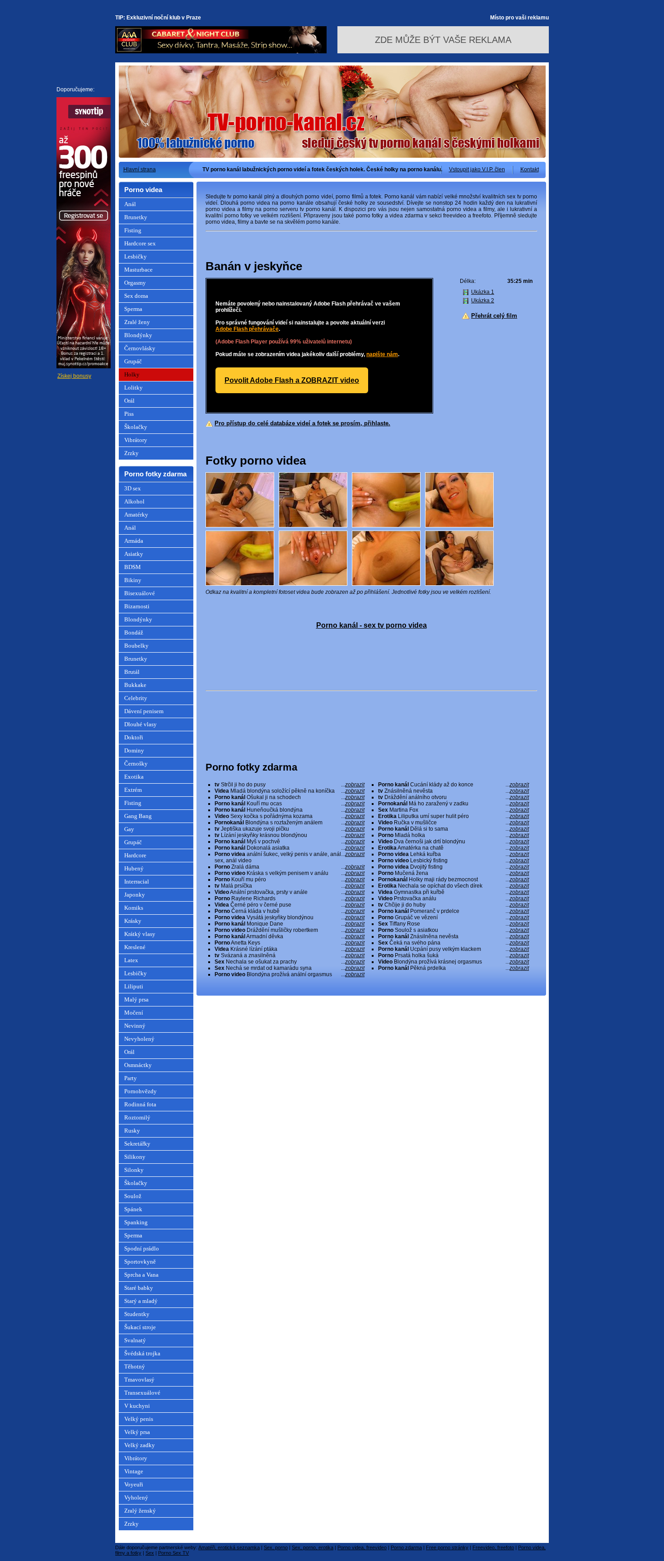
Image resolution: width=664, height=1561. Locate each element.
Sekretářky (137, 1143)
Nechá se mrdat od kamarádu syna (290, 968)
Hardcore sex (140, 243)
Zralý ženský (140, 1510)
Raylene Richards (290, 898)
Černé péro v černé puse (290, 905)
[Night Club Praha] (221, 51)
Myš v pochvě (290, 841)
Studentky (137, 1314)
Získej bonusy (74, 376)
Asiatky (133, 553)
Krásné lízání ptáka (290, 949)
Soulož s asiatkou (453, 930)
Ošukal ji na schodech (290, 797)
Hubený (134, 868)
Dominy (134, 750)
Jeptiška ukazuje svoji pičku (290, 829)
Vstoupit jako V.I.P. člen (477, 169)
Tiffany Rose (453, 924)
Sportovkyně (140, 1261)
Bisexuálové (139, 593)
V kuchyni (137, 1405)
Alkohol (134, 501)
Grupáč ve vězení (453, 917)
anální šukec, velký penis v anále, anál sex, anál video (290, 857)
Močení (133, 1012)
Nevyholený (139, 1038)
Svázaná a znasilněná (290, 955)
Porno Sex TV (173, 1553)
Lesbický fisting (453, 860)
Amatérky (136, 514)
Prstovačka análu (453, 898)
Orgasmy (135, 282)
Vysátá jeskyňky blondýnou (290, 917)
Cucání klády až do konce (453, 784)
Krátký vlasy (139, 934)
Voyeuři (133, 1484)
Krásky (132, 920)
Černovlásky (139, 348)
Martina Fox (453, 810)
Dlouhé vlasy (140, 724)
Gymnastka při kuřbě (453, 892)
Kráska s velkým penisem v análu (290, 873)
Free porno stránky (447, 1547)
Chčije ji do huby (453, 905)
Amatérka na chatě (453, 848)
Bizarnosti (137, 606)
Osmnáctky (138, 1065)
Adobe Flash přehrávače (247, 329)
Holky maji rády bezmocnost (453, 879)
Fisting (132, 230)
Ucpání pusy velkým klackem (453, 949)
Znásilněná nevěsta (453, 791)
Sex (149, 1553)
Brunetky (135, 217)
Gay (129, 829)
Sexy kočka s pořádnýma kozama (290, 816)
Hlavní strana (139, 169)
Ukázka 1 (482, 292)
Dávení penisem (144, 711)
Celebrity (135, 698)
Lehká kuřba (453, 854)
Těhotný (134, 1366)
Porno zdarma (406, 1547)
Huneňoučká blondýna (290, 810)
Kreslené (134, 947)
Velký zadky (139, 1445)
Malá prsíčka (290, 886)
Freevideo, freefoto (493, 1547)
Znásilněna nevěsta (453, 936)
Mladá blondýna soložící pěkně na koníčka (290, 791)
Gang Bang (138, 816)
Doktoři (133, 737)
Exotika (134, 776)
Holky (132, 374)
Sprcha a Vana (141, 1274)
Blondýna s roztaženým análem (290, 822)
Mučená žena (453, 873)
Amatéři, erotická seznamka (229, 1547)
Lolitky (133, 387)
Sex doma (136, 295)
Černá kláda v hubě (290, 911)
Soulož (132, 1196)
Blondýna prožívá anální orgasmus (290, 974)
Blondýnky (138, 335)
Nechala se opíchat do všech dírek (453, 886)
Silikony (134, 1156)
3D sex (132, 488)
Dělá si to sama (453, 829)
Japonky (134, 894)
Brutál (132, 671)
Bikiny (132, 580)
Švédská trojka (142, 1353)
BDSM (132, 567)
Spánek (133, 1209)
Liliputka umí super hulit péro (453, 816)
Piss (129, 413)
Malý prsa (136, 999)
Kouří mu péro (290, 879)
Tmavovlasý (139, 1379)
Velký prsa (137, 1432)
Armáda (133, 540)
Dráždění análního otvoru (453, 797)
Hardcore (135, 855)
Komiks (133, 907)
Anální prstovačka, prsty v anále (290, 892)
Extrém (133, 789)
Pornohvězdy (140, 1091)
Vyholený (136, 1497)
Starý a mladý (141, 1301)
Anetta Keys (290, 943)
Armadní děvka (290, 936)
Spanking (136, 1222)
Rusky (132, 1130)
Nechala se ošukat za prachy (290, 962)
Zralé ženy (137, 322)
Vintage (133, 1471)
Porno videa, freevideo (362, 1547)
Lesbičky (135, 256)
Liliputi (133, 986)
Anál (130, 204)
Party (130, 1078)
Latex (131, 960)
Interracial (136, 881)
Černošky (136, 763)
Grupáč (133, 361)
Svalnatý (135, 1340)
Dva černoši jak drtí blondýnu (453, 841)
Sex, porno (276, 1547)
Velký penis (138, 1418)
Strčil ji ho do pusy (290, 784)
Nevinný (134, 1025)
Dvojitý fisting (453, 867)
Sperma (133, 309)
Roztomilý (137, 1117)
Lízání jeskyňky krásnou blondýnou (290, 835)
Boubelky (136, 645)
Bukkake (135, 685)
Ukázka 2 (482, 300)
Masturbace (138, 269)
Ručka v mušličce (453, 822)
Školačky (135, 426)
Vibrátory (135, 440)
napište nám (382, 354)
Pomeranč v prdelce (453, 911)
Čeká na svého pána (453, 943)
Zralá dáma (290, 867)
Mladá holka (453, 835)
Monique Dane (290, 924)
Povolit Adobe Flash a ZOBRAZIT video (291, 380)
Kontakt (529, 169)
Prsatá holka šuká (453, 955)
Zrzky (131, 453)
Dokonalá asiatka (290, 848)
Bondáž (133, 632)
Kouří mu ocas (290, 803)
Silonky (134, 1169)
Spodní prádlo (141, 1248)
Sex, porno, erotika (312, 1547)
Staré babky (138, 1287)
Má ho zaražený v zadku (453, 803)
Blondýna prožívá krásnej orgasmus (453, 962)
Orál (129, 400)
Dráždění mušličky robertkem (290, 930)
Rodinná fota (140, 1104)
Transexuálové (142, 1392)
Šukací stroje (140, 1327)
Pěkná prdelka (453, 968)
